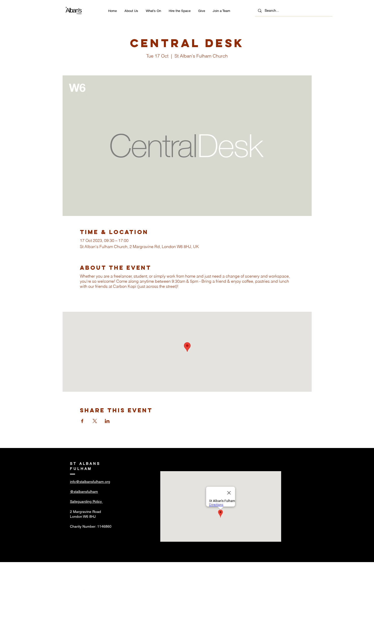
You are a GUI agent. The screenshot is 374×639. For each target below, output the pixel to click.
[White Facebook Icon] (82, 591)
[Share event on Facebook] (82, 421)
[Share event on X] (94, 421)
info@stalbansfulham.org (90, 482)
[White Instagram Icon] (73, 591)
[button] (131, 11)
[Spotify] (91, 591)
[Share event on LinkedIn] (107, 421)
